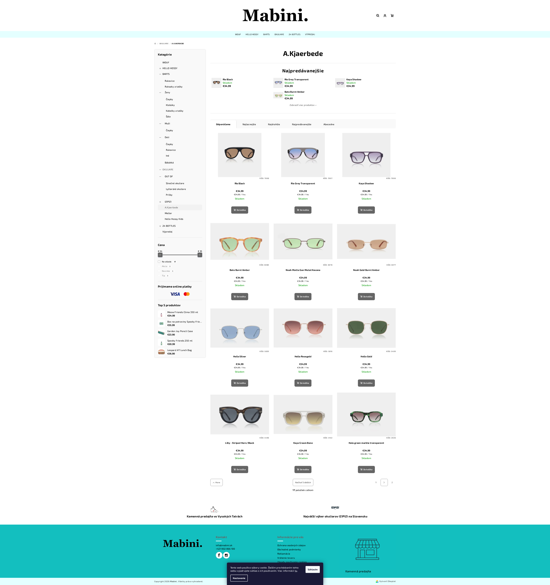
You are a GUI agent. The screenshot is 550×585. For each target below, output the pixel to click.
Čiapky (169, 99)
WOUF (165, 62)
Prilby (169, 194)
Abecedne (329, 124)
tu (296, 570)
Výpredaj (167, 231)
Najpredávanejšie (301, 124)
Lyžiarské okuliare (176, 189)
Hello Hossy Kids (174, 218)
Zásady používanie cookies (292, 562)
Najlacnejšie (249, 124)
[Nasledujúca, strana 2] (384, 482)
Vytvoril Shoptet (387, 581)
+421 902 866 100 (225, 548)
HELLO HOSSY (169, 68)
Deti (167, 137)
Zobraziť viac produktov (302, 105)
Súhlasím (313, 569)
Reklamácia (283, 553)
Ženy (167, 92)
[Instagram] (226, 555)
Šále (168, 116)
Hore (217, 482)
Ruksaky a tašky (174, 86)
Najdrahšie (274, 124)
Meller (168, 213)
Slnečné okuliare (175, 183)
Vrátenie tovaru (286, 557)
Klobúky (170, 105)
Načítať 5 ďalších (303, 482)
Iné (167, 155)
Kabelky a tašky (174, 110)
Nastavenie (239, 578)
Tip (165, 275)
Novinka (167, 271)
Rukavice (170, 80)
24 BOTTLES (169, 225)
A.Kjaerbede (171, 207)
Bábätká (169, 162)
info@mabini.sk (224, 545)
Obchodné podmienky (289, 549)
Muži (167, 123)
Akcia (166, 266)
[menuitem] (238, 34)
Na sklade (169, 261)
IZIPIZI (168, 201)
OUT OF (169, 176)
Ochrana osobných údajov (291, 545)
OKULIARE (167, 169)
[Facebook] (219, 555)
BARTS (166, 73)
